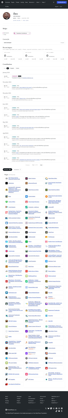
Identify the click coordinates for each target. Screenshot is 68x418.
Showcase (19, 396)
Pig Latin (50, 292)
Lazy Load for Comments (14, 255)
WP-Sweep (31, 379)
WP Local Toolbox (12, 362)
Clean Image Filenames (33, 201)
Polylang (50, 296)
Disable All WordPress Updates (15, 222)
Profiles (7, 6)
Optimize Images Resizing (54, 281)
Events (41, 398)
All (7, 68)
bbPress (54, 400)
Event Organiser (32, 232)
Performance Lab (12, 292)
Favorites (7, 169)
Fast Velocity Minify (12, 236)
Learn (29, 396)
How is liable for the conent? (25, 87)
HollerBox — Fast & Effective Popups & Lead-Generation (34, 246)
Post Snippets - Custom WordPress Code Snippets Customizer (14, 304)
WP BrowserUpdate (13, 358)
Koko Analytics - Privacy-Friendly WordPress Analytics (55, 251)
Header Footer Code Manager (55, 241)
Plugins (18, 400)
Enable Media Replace (53, 227)
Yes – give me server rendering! (26, 145)
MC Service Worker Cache (54, 266)
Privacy (7, 402)
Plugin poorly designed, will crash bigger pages (29, 109)
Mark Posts (31, 266)
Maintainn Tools (52, 261)
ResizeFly (50, 315)
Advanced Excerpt (32, 183)
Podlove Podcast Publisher (34, 297)
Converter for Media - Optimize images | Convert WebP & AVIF (34, 212)
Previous (28, 165)
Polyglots (12, 68)
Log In (61, 6)
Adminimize (11, 183)
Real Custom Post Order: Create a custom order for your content (15, 310)
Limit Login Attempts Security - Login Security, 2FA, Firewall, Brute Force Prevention (15, 261)
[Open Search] (54, 2)
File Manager (51, 236)
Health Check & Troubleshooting (12, 246)
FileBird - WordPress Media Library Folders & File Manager (15, 241)
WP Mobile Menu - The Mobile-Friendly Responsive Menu (15, 368)
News (6, 398)
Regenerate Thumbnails (54, 310)
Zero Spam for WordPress (14, 384)
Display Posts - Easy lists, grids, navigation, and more (14, 227)
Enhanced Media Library (14, 232)
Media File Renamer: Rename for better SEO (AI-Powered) (15, 271)
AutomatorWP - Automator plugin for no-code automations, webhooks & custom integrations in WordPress (14, 190)
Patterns (19, 402)
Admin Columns (32, 178)
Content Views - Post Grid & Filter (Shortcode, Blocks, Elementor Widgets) (14, 212)
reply (17, 116)
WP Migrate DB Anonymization (55, 362)
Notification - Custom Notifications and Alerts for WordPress (34, 281)
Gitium (29, 241)
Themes (18, 398)
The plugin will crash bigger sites (26, 127)
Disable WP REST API (53, 222)
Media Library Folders (33, 271)
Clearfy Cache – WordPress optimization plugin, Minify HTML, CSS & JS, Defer (54, 202)
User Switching (31, 347)
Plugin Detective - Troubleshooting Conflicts (14, 297)
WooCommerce (32, 352)
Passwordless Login (33, 287)
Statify (9, 336)
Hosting (7, 400)
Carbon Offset (11, 201)
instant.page (11, 251)
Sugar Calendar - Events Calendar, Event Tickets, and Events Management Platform (35, 336)
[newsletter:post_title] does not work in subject (29, 159)
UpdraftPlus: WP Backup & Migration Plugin (34, 342)
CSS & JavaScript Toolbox (14, 217)
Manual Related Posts (13, 266)
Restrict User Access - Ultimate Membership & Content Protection (35, 321)
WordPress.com (56, 396)
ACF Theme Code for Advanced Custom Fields (14, 178)
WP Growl (50, 358)
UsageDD (50, 342)
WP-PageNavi (11, 379)
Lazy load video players (33, 255)
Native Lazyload (52, 275)
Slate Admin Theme (52, 331)
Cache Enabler (31, 196)
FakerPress (51, 232)
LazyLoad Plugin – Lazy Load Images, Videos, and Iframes (55, 256)
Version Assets (51, 348)
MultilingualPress (32, 275)
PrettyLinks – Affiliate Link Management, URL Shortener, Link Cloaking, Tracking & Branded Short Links (35, 303)
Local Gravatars (32, 261)
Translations (17, 169)
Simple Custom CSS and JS (34, 326)
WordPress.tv (31, 402)
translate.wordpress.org (27, 77)
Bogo (9, 196)
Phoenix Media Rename (33, 292)
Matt (53, 398)
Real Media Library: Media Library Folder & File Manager (35, 310)
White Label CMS (12, 353)
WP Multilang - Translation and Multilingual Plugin (34, 368)
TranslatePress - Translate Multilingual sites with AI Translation (14, 342)
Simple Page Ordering (13, 331)
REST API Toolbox (12, 321)
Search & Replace (12, 326)
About (6, 396)
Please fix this (22, 98)
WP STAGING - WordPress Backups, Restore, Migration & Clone (55, 374)
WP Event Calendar (32, 358)
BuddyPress (55, 402)
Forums (17, 68)
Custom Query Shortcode (34, 217)
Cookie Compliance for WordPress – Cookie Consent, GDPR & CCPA (55, 212)
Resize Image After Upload (34, 315)
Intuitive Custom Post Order (34, 251)
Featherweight (31, 236)
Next (41, 165)
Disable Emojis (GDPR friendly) (35, 222)
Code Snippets (11, 207)
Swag (42, 402)
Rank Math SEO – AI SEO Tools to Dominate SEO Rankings (55, 303)
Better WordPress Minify (54, 189)
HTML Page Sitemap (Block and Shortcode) (54, 246)
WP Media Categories (33, 362)
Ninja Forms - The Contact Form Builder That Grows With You (15, 281)
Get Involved (43, 396)
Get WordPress (61, 2)
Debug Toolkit (51, 217)
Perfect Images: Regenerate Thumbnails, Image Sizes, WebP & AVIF (54, 287)
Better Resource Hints (33, 189)
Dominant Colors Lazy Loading (35, 227)
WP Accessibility (52, 353)
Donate (42, 400)
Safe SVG (50, 321)
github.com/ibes (17, 20)
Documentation (31, 398)
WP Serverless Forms (33, 374)
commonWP (51, 207)
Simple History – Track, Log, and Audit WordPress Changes (55, 326)
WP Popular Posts (52, 368)
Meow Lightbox (51, 271)
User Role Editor (12, 348)
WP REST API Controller (13, 374)
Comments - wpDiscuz (33, 207)
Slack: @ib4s (26, 20)
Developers (31, 400)
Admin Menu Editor (52, 178)
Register (57, 6)
